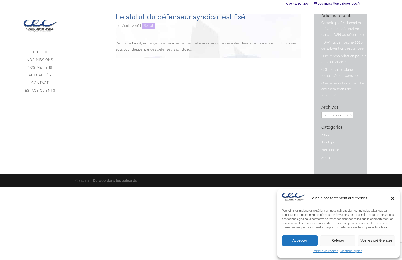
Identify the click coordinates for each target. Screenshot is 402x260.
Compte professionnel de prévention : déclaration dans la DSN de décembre (342, 29)
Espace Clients (40, 90)
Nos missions (40, 60)
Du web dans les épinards (115, 181)
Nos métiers (40, 67)
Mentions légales (351, 251)
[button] (392, 198)
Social (148, 25)
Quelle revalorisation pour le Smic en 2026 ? (344, 59)
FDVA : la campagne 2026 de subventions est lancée (342, 45)
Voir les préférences (376, 240)
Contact (40, 83)
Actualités (40, 75)
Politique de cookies (325, 251)
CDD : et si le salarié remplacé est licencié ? (339, 73)
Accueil (40, 52)
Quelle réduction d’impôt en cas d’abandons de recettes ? (343, 89)
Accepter (299, 240)
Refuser (338, 240)
